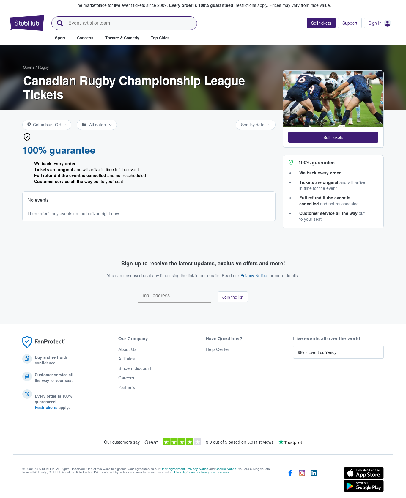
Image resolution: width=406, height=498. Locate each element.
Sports (28, 67)
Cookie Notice (225, 468)
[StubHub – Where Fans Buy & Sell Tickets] (27, 22)
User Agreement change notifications (201, 471)
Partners (126, 387)
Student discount (134, 368)
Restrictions (46, 407)
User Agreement (172, 468)
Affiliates (126, 358)
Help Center (217, 349)
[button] (333, 137)
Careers (126, 377)
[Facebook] (290, 480)
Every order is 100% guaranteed (218, 5)
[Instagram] (302, 480)
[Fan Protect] (43, 342)
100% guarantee (58, 150)
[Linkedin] (313, 480)
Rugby (43, 67)
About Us (127, 349)
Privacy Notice (253, 275)
